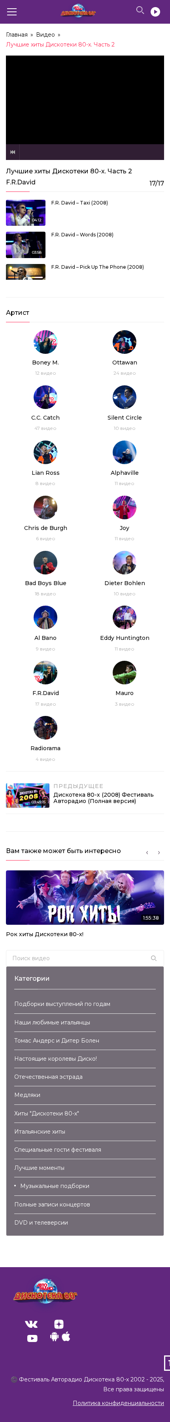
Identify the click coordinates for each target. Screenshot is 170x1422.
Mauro (124, 693)
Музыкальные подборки (54, 1186)
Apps (60, 1338)
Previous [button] (147, 853)
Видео (45, 34)
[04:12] (25, 212)
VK (31, 1324)
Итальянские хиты (39, 1131)
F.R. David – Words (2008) (82, 235)
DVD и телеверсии (41, 1222)
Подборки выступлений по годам (62, 1003)
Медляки (27, 1095)
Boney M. (45, 362)
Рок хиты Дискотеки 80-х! (44, 934)
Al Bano (45, 637)
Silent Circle (125, 417)
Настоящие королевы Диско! (55, 1058)
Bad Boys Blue (45, 583)
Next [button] (159, 853)
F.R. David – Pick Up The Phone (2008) (97, 267)
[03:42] (25, 277)
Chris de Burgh (45, 528)
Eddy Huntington (124, 637)
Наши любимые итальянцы (52, 1022)
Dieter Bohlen (124, 583)
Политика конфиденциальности (118, 1403)
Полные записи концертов (52, 1204)
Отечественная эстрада (48, 1076)
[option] (85, 906)
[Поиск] (154, 958)
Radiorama (45, 748)
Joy (124, 528)
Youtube (32, 1338)
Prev (12, 152)
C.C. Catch (45, 417)
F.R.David (45, 693)
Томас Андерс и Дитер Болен (56, 1040)
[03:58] (25, 244)
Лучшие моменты (39, 1167)
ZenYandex (59, 1324)
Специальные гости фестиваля (57, 1149)
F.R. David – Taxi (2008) (79, 203)
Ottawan (124, 362)
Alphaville (125, 472)
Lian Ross (46, 472)
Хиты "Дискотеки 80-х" (46, 1113)
